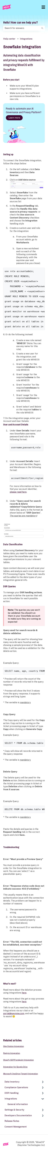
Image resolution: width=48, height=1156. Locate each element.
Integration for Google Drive (15, 1067)
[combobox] (21, 28)
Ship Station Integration (13, 1046)
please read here (18, 492)
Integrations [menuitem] (11, 1098)
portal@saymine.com (13, 1013)
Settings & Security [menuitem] (14, 1110)
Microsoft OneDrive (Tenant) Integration (20, 1074)
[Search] (42, 28)
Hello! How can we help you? (20, 22)
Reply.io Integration (11, 1053)
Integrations (26, 39)
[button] (43, 1082)
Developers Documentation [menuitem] (18, 1115)
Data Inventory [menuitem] (12, 1081)
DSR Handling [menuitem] (12, 1093)
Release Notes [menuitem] (12, 1121)
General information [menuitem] (17, 1104)
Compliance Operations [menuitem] (16, 1087)
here (24, 992)
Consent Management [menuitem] (16, 1126)
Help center (9, 39)
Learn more (14, 117)
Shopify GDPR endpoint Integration (18, 1060)
